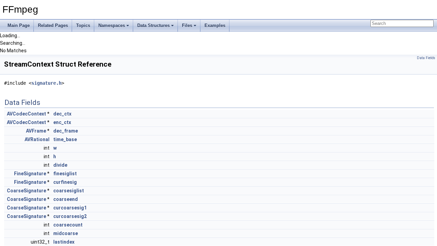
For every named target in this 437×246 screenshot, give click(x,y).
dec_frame (65, 131)
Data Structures (153, 25)
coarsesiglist (68, 190)
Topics (83, 25)
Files (187, 25)
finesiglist (65, 173)
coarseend (65, 199)
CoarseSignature (26, 190)
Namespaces (111, 25)
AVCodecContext (26, 114)
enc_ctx (62, 122)
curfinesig (65, 182)
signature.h (46, 83)
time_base (65, 139)
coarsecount (68, 225)
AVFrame (36, 131)
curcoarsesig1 (70, 207)
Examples (215, 25)
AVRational (37, 139)
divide (60, 165)
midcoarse (65, 233)
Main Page (19, 25)
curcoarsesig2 (70, 216)
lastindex (63, 242)
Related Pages (53, 25)
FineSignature (30, 173)
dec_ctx (62, 114)
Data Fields (426, 58)
